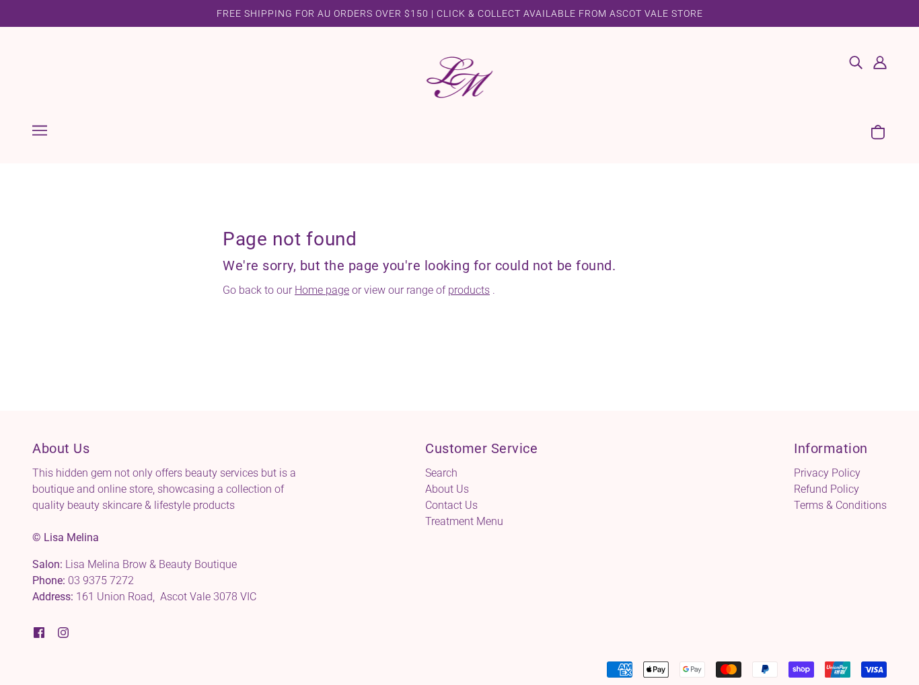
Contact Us (451, 505)
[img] (856, 61)
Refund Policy (826, 489)
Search (441, 473)
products (469, 290)
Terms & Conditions (840, 505)
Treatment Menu (464, 521)
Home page (322, 290)
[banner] (460, 76)
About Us (447, 489)
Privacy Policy (827, 473)
